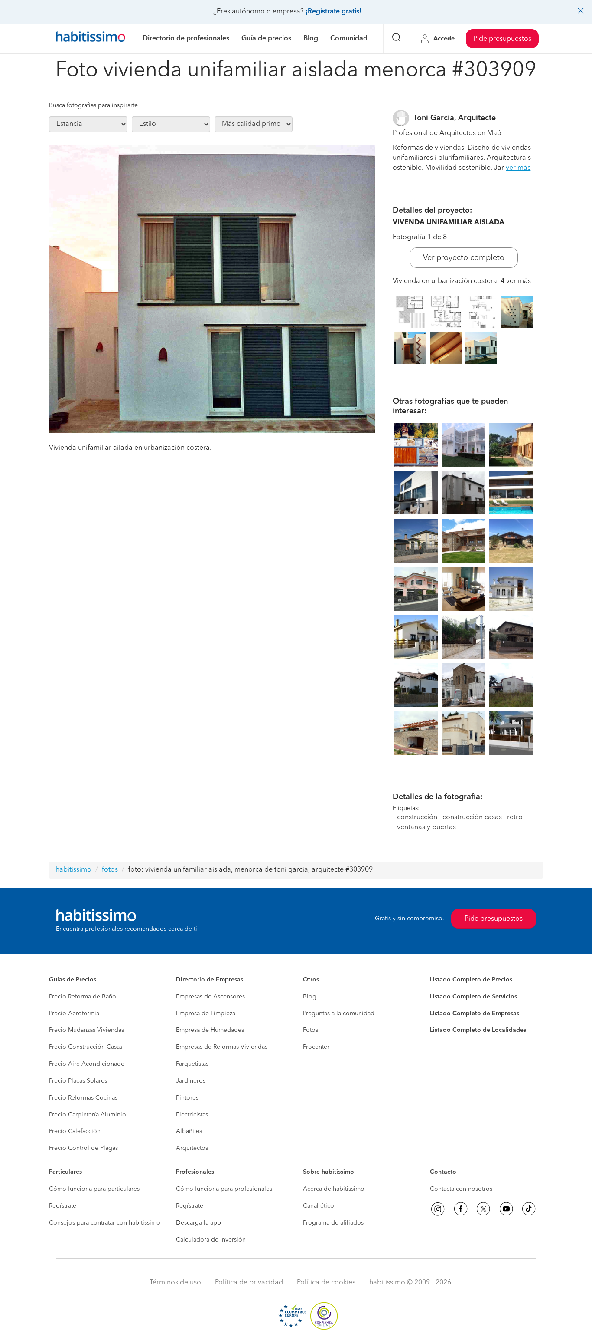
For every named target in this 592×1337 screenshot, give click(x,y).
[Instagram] (438, 1209)
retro (515, 817)
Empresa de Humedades (210, 1030)
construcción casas (472, 817)
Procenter (316, 1047)
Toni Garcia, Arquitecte (454, 118)
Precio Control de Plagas (83, 1148)
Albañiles (189, 1131)
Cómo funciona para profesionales (224, 1189)
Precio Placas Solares (78, 1081)
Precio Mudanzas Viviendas (86, 1030)
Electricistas (192, 1115)
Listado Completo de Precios (471, 980)
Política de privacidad (249, 1282)
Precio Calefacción (75, 1131)
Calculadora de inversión (211, 1240)
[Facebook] (460, 1209)
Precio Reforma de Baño (82, 997)
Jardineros (190, 1081)
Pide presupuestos (502, 39)
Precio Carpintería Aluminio (87, 1115)
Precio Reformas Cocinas (83, 1098)
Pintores (187, 1098)
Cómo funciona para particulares (94, 1189)
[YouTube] (506, 1209)
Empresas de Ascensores (210, 997)
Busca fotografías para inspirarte (93, 105)
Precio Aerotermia (74, 1014)
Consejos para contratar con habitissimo (104, 1223)
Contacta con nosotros (461, 1189)
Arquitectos (192, 1148)
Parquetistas (192, 1064)
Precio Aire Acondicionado (87, 1064)
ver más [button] (518, 168)
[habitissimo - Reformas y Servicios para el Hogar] (91, 38)
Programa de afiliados (333, 1223)
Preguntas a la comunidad (338, 1014)
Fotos (310, 1030)
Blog (309, 997)
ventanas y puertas (426, 827)
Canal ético (318, 1206)
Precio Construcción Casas (85, 1047)
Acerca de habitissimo (333, 1189)
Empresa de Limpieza (205, 1014)
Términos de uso (175, 1282)
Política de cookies (326, 1282)
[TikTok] (529, 1209)
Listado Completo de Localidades (478, 1030)
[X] (483, 1209)
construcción (417, 817)
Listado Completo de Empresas (474, 1014)
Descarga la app (198, 1223)
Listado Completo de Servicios (473, 997)
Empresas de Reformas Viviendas (221, 1047)
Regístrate (62, 1206)
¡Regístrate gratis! (333, 11)
